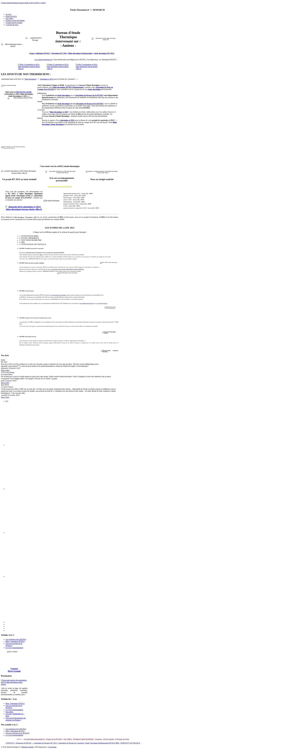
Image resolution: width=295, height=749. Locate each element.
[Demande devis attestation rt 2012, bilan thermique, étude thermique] (24, 209)
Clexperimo (52, 747)
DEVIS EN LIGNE (24, 92)
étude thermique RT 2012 (104, 53)
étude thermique (63, 104)
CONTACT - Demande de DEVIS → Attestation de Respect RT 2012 (31, 743)
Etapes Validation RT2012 (39, 53)
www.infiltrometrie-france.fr (87, 303)
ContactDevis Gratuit (14, 669)
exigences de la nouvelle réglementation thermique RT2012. (68, 269)
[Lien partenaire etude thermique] (14, 684)
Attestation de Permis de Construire (71, 743)
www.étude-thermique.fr (43, 60)
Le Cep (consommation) (14, 648)
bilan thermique (30, 79)
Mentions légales (28, 747)
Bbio (41, 254)
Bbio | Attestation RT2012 (15, 641)
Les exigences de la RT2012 (16, 639)
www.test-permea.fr (102, 303)
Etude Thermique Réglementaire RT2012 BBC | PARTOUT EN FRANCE (112, 743)
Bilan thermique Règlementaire (80, 53)
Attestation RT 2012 (59, 53)
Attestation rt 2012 (46, 79)
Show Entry (5, 370)
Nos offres (9, 712)
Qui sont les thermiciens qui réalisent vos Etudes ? (16, 719)
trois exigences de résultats (59, 295)
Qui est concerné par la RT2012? (18, 733)
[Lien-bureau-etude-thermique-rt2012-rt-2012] (23, 3)
